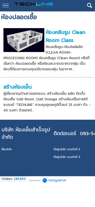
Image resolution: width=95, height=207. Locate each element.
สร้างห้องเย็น (17, 87)
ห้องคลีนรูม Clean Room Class (66, 36)
